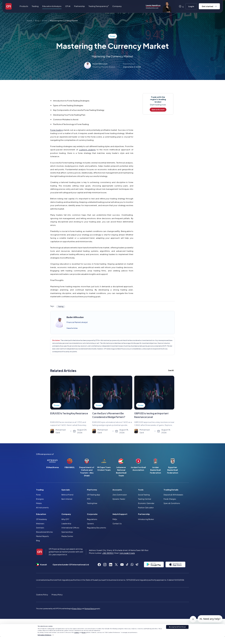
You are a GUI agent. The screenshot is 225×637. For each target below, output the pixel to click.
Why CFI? (65, 519)
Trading (39, 489)
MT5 (88, 499)
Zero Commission (119, 495)
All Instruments (42, 508)
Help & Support (119, 514)
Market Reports (42, 536)
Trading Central (144, 499)
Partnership (79, 6)
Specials (65, 489)
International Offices (70, 528)
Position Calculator (146, 508)
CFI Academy (41, 519)
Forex (44, 20)
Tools (140, 489)
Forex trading (56, 130)
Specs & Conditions (172, 503)
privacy (84, 632)
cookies (76, 632)
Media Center (67, 536)
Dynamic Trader (118, 499)
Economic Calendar (146, 503)
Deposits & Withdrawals (173, 495)
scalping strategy (87, 149)
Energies (40, 499)
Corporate (92, 514)
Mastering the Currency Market (64, 20)
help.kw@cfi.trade (127, 553)
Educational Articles (44, 532)
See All (171, 370)
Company (66, 514)
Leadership (66, 524)
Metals (39, 503)
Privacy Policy (57, 595)
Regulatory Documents (96, 528)
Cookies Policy (42, 595)
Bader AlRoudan (99, 63)
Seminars (40, 528)
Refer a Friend (67, 495)
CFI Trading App (93, 495)
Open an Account (158, 109)
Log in (191, 6)
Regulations (92, 519)
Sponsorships (67, 532)
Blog (37, 20)
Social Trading (144, 495)
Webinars (40, 524)
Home (29, 20)
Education (41, 514)
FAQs (114, 519)
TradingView (92, 503)
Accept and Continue (177, 627)
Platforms (92, 489)
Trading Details (171, 489)
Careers (90, 524)
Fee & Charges (170, 499)
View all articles (72, 328)
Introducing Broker (146, 519)
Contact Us (117, 524)
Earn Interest (66, 499)
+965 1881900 (108, 553)
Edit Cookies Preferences (44, 635)
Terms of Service (90, 608)
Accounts (117, 489)
